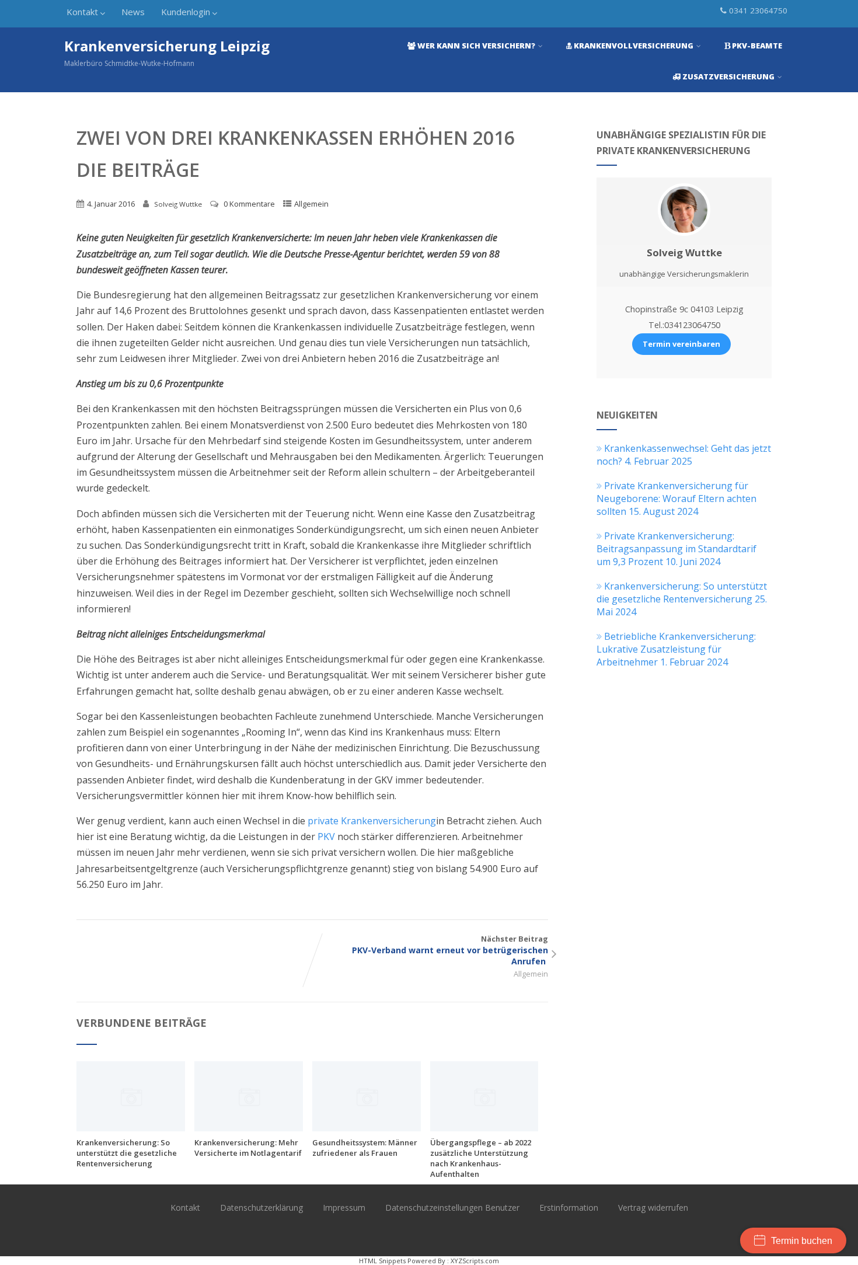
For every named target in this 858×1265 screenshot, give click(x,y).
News (133, 12)
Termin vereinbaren (681, 344)
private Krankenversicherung (372, 820)
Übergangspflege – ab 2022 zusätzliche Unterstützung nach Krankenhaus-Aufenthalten (480, 1158)
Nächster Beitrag (450, 950)
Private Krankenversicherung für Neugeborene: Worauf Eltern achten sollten (676, 498)
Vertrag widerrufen (653, 1207)
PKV (326, 836)
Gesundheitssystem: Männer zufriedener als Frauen (364, 1147)
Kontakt (82, 12)
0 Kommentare (249, 203)
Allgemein (311, 203)
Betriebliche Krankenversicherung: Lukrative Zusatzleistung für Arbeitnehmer (676, 649)
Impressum (344, 1207)
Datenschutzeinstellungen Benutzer (452, 1207)
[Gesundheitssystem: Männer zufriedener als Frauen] (366, 1127)
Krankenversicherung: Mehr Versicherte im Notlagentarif (248, 1147)
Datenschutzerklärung (261, 1207)
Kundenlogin (185, 12)
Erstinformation (568, 1207)
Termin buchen (801, 1241)
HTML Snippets (382, 1260)
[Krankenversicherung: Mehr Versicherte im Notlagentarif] (248, 1127)
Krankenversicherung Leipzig (167, 45)
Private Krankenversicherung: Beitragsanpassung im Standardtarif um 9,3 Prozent (676, 548)
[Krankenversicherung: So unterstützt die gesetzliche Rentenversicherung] (130, 1127)
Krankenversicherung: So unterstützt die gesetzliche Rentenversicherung (126, 1153)
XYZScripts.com (475, 1260)
